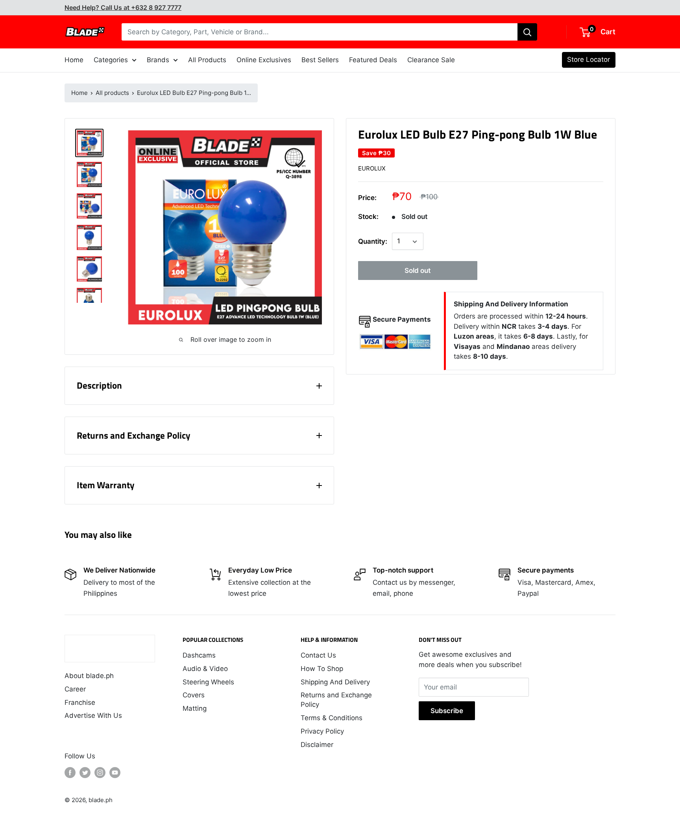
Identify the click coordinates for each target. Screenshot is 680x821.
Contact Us (318, 655)
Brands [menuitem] (158, 60)
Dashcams (199, 655)
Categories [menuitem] (111, 60)
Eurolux (372, 168)
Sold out (418, 271)
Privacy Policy (322, 731)
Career (75, 689)
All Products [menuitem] (207, 60)
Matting (195, 708)
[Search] (527, 32)
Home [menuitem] (74, 60)
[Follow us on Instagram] (99, 772)
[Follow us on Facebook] (70, 772)
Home (79, 92)
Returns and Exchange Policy (336, 699)
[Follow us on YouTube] (114, 772)
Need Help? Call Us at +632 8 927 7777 (123, 7)
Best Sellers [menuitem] (320, 60)
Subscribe (447, 711)
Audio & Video (205, 669)
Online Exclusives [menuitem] (264, 60)
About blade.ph (89, 676)
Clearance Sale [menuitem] (431, 60)
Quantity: (372, 241)
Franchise (80, 702)
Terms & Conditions (331, 718)
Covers (194, 695)
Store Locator (588, 59)
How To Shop (322, 669)
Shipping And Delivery (335, 682)
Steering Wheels (208, 682)
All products (112, 92)
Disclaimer (317, 745)
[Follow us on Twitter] (85, 772)
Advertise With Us (93, 715)
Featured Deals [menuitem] (373, 60)
